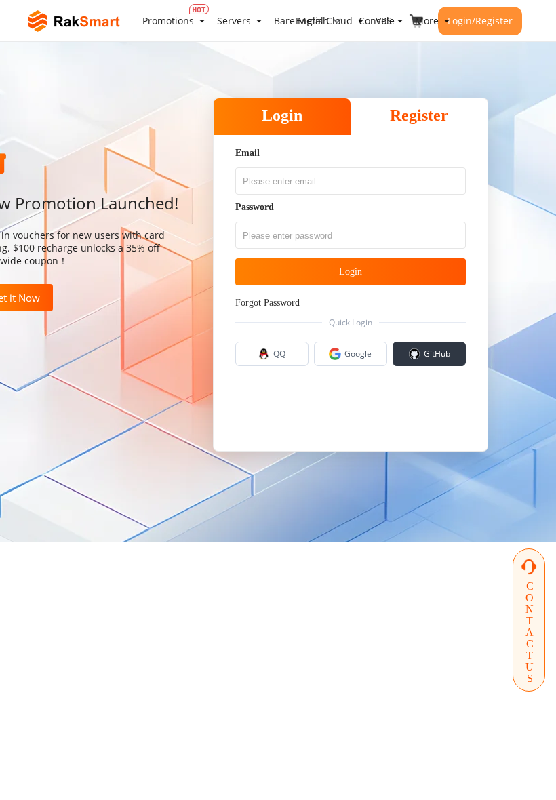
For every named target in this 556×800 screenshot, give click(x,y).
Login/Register (480, 20)
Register (419, 115)
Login (282, 115)
